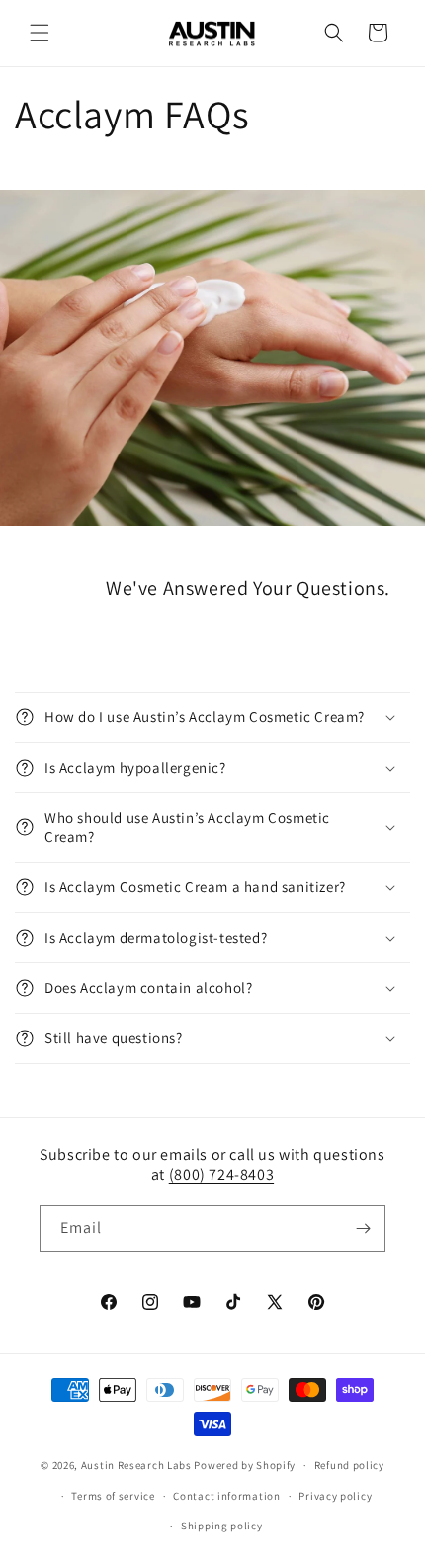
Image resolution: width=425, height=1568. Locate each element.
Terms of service (112, 1496)
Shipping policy (222, 1525)
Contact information (226, 1496)
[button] (39, 32)
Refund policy (349, 1465)
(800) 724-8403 (221, 1174)
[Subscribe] (362, 1228)
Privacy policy (335, 1496)
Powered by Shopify (245, 1465)
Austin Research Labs (136, 1465)
